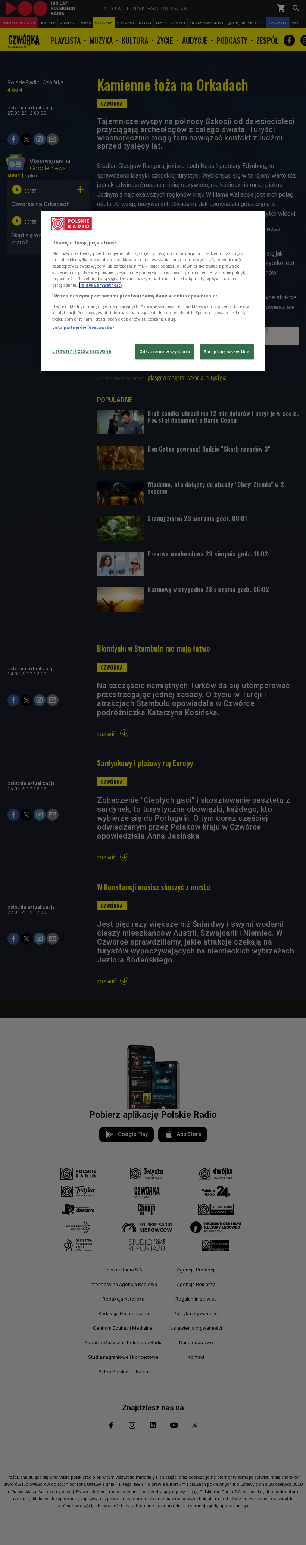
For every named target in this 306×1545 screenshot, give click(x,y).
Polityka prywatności (100, 285)
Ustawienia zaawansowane (81, 351)
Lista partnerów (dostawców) (83, 327)
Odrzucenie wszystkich (165, 351)
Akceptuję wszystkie (227, 351)
